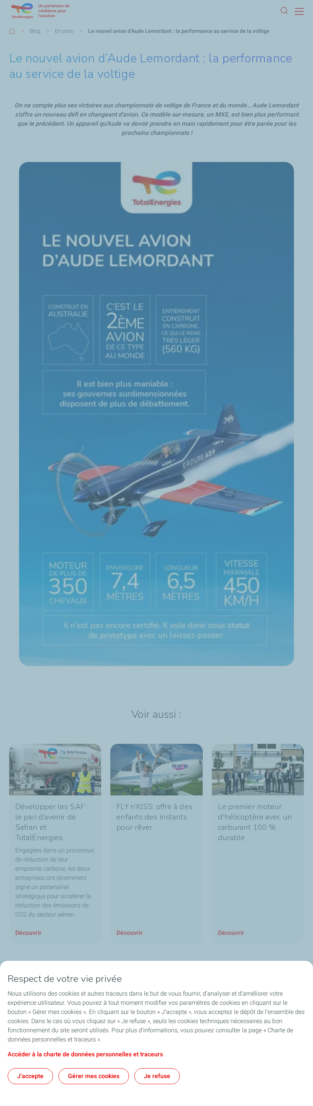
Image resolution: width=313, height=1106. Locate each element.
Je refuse (157, 1076)
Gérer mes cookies (93, 1076)
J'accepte (30, 1076)
